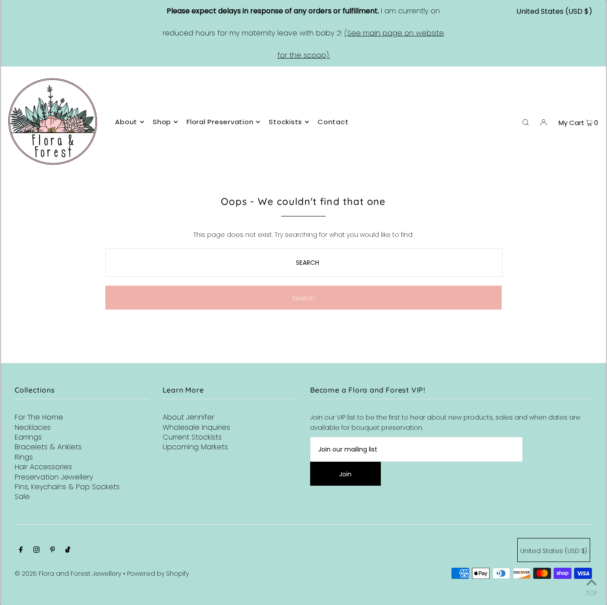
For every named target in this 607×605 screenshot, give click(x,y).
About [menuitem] (126, 121)
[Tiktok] (67, 550)
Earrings (28, 437)
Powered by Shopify (158, 573)
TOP (591, 592)
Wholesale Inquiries (196, 427)
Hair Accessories (43, 467)
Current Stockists (192, 437)
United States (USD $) (554, 11)
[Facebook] (21, 550)
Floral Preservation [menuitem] (220, 121)
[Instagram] (36, 550)
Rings (24, 457)
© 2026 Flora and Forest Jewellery (68, 573)
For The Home (39, 417)
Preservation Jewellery (54, 477)
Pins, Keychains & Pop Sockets (67, 487)
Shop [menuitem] (162, 121)
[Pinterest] (52, 550)
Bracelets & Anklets (48, 447)
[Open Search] (525, 122)
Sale (22, 496)
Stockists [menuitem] (285, 121)
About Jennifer (188, 417)
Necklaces (33, 427)
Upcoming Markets (195, 447)
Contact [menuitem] (333, 121)
